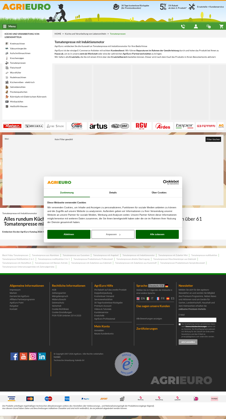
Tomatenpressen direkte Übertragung (133, 259)
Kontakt (13, 309)
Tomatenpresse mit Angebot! (106, 255)
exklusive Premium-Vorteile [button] (192, 309)
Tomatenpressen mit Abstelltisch (16, 263)
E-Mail (181, 315)
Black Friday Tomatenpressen (15, 255)
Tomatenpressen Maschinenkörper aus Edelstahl (174, 259)
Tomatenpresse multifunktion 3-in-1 (54, 259)
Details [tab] (113, 192)
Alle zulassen (157, 234)
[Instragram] (32, 364)
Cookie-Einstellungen (62, 312)
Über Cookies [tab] (159, 192)
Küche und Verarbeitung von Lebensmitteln (86, 33)
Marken (13, 293)
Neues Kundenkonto (104, 333)
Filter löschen (213, 139)
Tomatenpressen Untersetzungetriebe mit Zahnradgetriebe (28, 267)
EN (142, 298)
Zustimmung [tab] (67, 192)
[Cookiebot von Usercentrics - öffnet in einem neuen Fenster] (165, 182)
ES (172, 298)
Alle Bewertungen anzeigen (149, 318)
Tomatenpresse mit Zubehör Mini (173, 255)
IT (151, 298)
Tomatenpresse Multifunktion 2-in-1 (18, 259)
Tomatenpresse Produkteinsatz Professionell (93, 259)
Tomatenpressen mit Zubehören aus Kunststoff (136, 263)
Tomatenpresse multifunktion (204, 255)
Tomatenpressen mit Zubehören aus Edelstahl (91, 263)
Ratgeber (14, 306)
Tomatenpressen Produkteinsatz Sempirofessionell (182, 263)
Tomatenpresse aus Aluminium (45, 255)
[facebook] (14, 364)
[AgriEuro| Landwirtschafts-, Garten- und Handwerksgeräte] (37, 7)
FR (162, 298)
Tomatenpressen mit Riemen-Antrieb (51, 263)
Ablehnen (69, 234)
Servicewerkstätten (103, 299)
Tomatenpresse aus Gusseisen (76, 255)
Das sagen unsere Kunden (153, 306)
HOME (58, 33)
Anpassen (111, 234)
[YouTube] (23, 364)
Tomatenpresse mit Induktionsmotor (139, 255)
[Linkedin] (42, 364)
